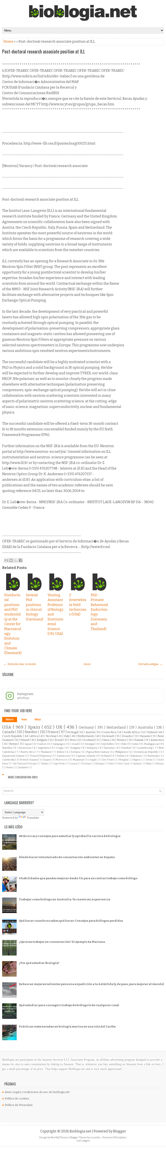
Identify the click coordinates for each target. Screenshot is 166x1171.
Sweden (31, 732)
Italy (67, 736)
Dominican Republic (146, 751)
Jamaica (138, 763)
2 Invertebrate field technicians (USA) (77, 605)
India (135, 743)
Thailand (46, 751)
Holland (106, 755)
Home (8, 41)
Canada (8, 732)
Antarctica (157, 740)
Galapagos (59, 743)
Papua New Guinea (98, 751)
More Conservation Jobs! (23, 777)
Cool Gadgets (83, 1140)
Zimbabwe (22, 767)
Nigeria (137, 759)
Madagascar (152, 743)
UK (60, 727)
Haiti (111, 763)
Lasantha (95, 1137)
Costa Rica (109, 732)
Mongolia (124, 759)
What (38, 719)
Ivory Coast (124, 763)
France (53, 732)
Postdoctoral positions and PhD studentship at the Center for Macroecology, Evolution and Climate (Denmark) (13, 624)
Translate (33, 817)
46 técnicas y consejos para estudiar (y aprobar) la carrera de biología (69, 836)
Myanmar (79, 759)
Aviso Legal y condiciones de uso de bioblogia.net (37, 1092)
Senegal (90, 743)
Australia (146, 727)
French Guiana (29, 759)
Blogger (119, 1131)
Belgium (42, 740)
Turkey (120, 755)
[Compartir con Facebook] (20, 560)
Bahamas (136, 755)
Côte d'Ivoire (108, 759)
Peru (73, 740)
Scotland (89, 740)
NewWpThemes (60, 1137)
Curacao (73, 763)
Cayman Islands (86, 755)
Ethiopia (100, 763)
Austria (91, 732)
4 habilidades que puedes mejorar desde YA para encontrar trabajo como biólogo (78, 878)
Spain (35, 727)
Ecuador (128, 736)
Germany (87, 727)
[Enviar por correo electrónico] (6, 560)
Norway (51, 736)
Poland (25, 740)
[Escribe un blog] (11, 560)
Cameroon (63, 755)
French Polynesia (41, 755)
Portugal (72, 732)
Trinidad (126, 747)
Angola (93, 759)
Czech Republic (12, 736)
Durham (86, 763)
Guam (47, 759)
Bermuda (153, 755)
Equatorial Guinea (13, 755)
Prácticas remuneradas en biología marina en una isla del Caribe (67, 1026)
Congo (60, 747)
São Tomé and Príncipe (25, 763)
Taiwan (45, 763)
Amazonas (25, 747)
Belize (61, 751)
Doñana (75, 751)
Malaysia (92, 747)
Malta (149, 763)
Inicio (87, 664)
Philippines (122, 751)
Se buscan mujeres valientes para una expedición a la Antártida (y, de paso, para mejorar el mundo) (91, 984)
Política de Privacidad (18, 1105)
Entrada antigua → (150, 664)
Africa (34, 736)
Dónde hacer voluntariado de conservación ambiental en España (67, 857)
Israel (75, 743)
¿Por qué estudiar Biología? (39, 963)
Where (10, 719)
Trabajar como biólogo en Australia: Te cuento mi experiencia (64, 899)
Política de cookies (17, 1098)
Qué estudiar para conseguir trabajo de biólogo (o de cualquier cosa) (69, 1005)
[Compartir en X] (16, 560)
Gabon (42, 743)
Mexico (122, 740)
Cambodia (8, 759)
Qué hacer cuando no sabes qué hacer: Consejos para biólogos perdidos (71, 920)
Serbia (149, 759)
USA (7, 727)
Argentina (44, 747)
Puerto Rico (27, 751)
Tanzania (109, 747)
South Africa (132, 732)
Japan (28, 743)
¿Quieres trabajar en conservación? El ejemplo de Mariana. (62, 941)
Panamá (145, 736)
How (24, 719)
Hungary (75, 747)
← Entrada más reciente (19, 664)
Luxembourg (145, 747)
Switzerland (117, 727)
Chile (124, 743)
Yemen (9, 767)
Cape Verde (59, 763)
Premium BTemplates (114, 1137)
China (106, 740)
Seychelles (108, 743)
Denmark (108, 736)
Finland (152, 732)
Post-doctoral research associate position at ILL (43, 51)
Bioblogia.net (81, 1131)
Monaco (160, 763)
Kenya (13, 743)
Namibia (7, 747)
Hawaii (139, 740)
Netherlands (86, 736)
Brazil (59, 740)
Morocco (62, 759)
